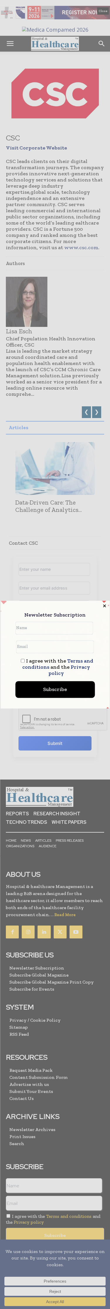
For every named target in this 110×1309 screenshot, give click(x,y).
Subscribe (55, 689)
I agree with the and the (57, 667)
